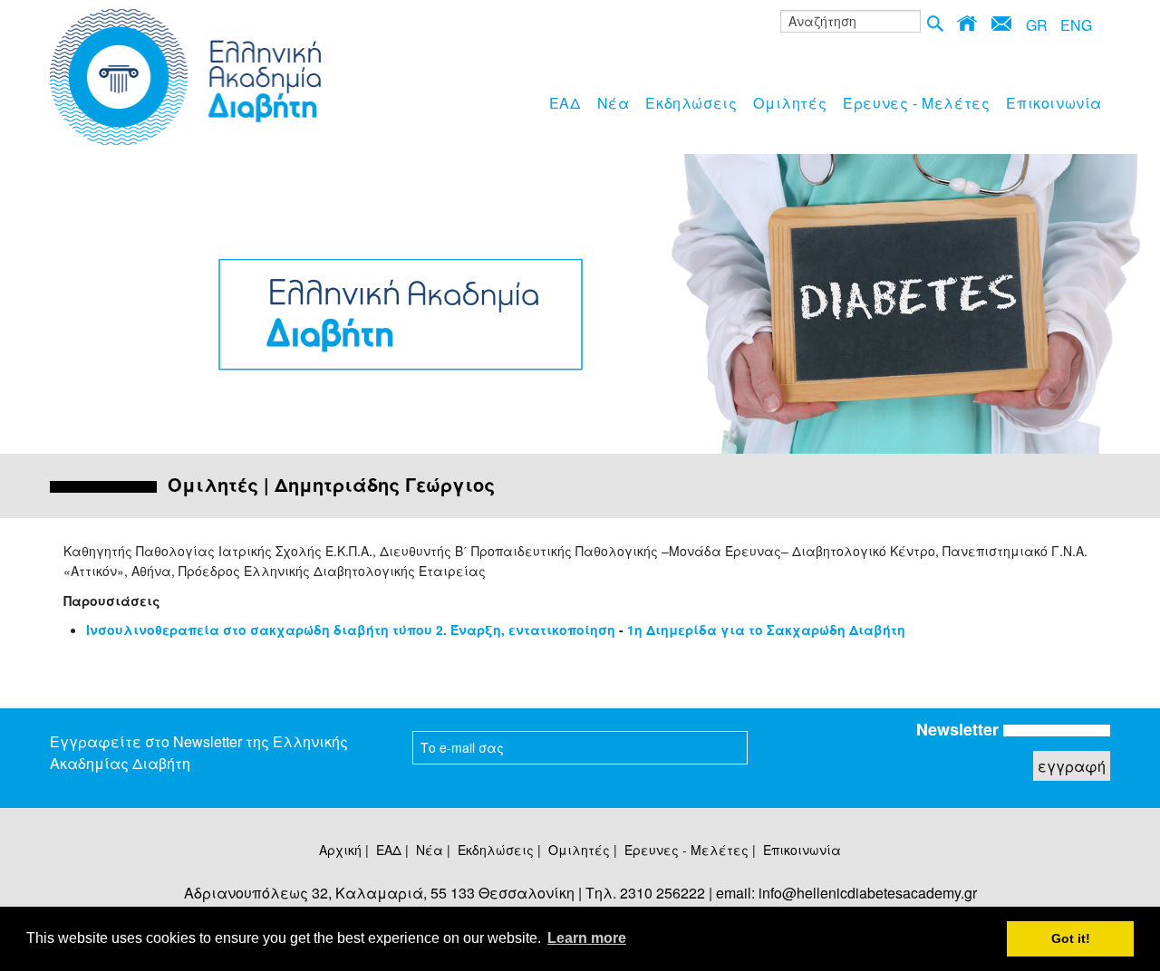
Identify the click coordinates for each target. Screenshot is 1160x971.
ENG (1076, 24)
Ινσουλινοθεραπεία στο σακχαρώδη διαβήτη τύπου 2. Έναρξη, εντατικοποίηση (350, 629)
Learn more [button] (586, 938)
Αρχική (340, 850)
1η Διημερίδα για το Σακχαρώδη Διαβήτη (766, 629)
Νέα (613, 102)
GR (1037, 24)
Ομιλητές (789, 102)
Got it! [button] (1070, 938)
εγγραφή (1072, 765)
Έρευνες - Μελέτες (916, 102)
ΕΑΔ (565, 102)
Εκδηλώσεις (691, 102)
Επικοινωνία (1054, 102)
